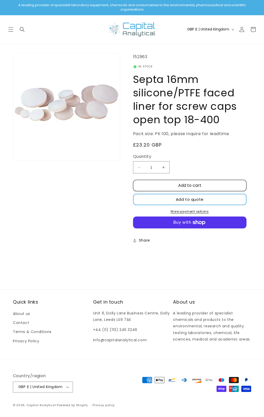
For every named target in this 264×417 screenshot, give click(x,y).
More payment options (190, 211)
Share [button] (144, 240)
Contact (21, 322)
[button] (10, 29)
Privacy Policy (26, 341)
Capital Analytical (41, 405)
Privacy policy (104, 405)
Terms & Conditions (32, 331)
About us (21, 313)
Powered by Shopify (72, 405)
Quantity (142, 156)
